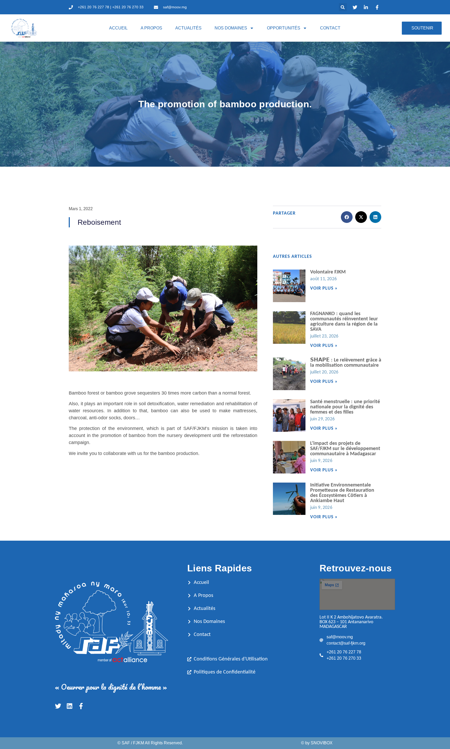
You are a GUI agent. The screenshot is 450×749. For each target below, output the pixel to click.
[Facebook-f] (81, 706)
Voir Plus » (324, 288)
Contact (330, 28)
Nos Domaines (231, 28)
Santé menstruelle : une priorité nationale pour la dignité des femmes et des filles (345, 407)
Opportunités (283, 28)
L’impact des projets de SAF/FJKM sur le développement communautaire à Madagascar (345, 449)
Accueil (118, 28)
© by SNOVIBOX (317, 743)
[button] (343, 7)
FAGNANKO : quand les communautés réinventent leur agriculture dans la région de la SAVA (344, 321)
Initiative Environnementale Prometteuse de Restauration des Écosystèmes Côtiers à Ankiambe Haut (342, 493)
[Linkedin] (69, 706)
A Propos (151, 28)
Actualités (188, 28)
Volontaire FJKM (328, 272)
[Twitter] (58, 706)
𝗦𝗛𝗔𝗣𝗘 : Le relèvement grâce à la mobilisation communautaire (345, 363)
